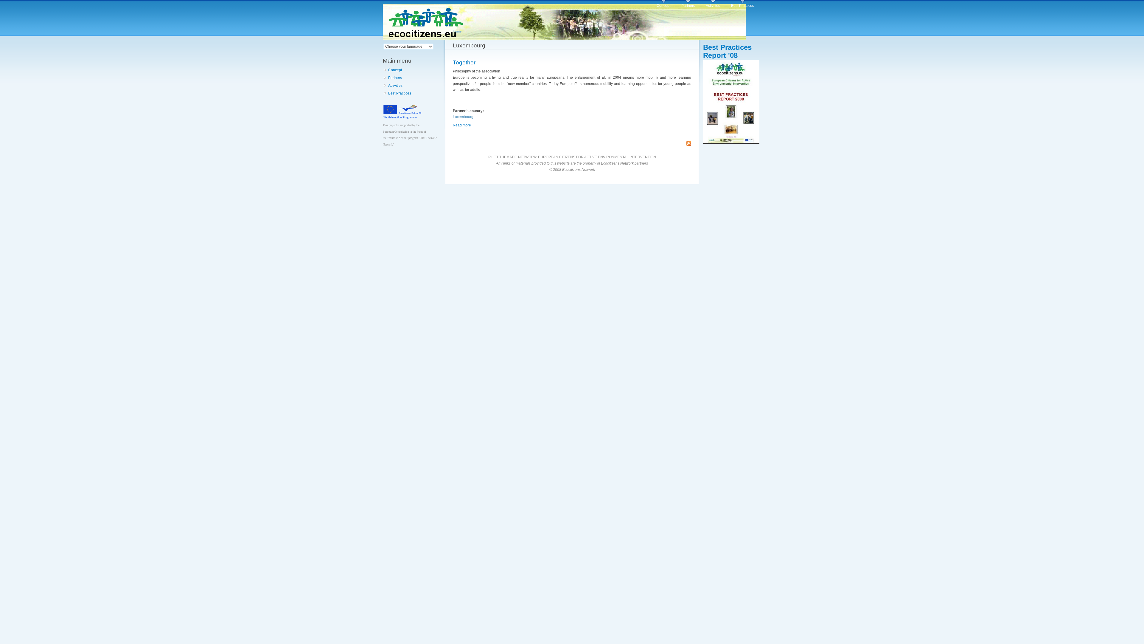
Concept (663, 6)
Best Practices (742, 6)
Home (457, 31)
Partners (688, 6)
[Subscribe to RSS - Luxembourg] (688, 144)
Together (464, 62)
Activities (713, 6)
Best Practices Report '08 (727, 51)
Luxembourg (463, 117)
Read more (462, 125)
